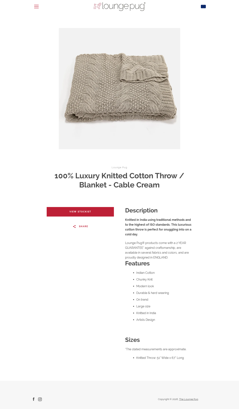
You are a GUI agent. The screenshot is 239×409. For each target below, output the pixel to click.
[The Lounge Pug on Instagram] (40, 399)
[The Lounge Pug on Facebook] (33, 399)
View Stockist (80, 211)
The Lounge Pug (188, 399)
